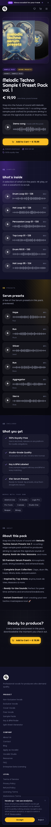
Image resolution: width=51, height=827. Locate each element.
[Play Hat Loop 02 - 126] (7, 210)
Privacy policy (15, 814)
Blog (5, 745)
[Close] (45, 800)
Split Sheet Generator (13, 724)
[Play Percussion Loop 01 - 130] (7, 224)
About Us (7, 737)
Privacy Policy (9, 783)
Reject (41, 819)
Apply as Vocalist (10, 750)
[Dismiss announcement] (48, 2)
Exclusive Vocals (10, 703)
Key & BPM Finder (11, 720)
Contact (7, 741)
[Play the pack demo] (8, 127)
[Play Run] (7, 333)
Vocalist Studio (10, 754)
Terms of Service (11, 779)
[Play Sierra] (7, 400)
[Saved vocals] (34, 8)
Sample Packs (9, 716)
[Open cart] (40, 8)
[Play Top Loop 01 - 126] (7, 238)
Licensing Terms (10, 792)
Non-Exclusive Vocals (12, 699)
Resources (8, 758)
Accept (19, 819)
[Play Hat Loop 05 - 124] (7, 266)
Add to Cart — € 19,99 (27, 141)
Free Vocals (8, 712)
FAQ (5, 762)
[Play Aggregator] (7, 383)
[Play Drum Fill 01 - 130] (7, 252)
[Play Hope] (7, 316)
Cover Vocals (9, 708)
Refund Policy (9, 787)
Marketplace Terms (12, 796)
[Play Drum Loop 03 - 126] (7, 196)
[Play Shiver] (7, 350)
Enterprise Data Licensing (14, 766)
